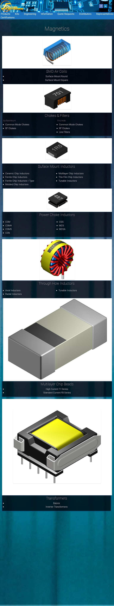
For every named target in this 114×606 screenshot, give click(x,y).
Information (47, 14)
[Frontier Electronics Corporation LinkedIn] (105, 6)
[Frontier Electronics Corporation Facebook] (101, 6)
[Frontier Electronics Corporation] (12, 6)
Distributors (85, 14)
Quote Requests (65, 14)
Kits (17, 14)
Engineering (30, 14)
